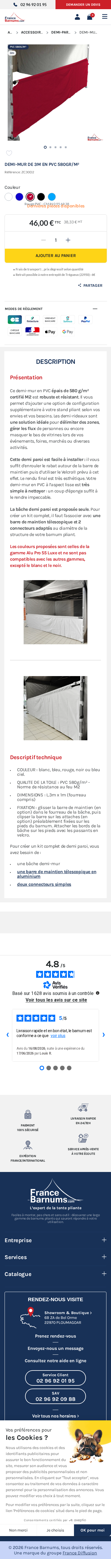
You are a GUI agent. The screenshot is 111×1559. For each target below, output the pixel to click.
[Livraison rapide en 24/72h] (83, 1107)
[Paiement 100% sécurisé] (28, 1114)
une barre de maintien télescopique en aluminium (56, 874)
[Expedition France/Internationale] (28, 1145)
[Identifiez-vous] (79, 17)
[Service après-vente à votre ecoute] (83, 1138)
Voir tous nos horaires (54, 1416)
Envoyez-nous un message (55, 1348)
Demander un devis (83, 5)
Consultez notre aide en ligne (55, 1360)
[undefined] (97, 993)
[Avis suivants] (104, 1035)
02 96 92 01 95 (33, 4)
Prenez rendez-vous (55, 1336)
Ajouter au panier (56, 255)
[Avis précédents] (7, 1035)
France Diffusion (80, 1553)
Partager (92, 285)
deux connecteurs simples (44, 884)
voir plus (58, 1035)
